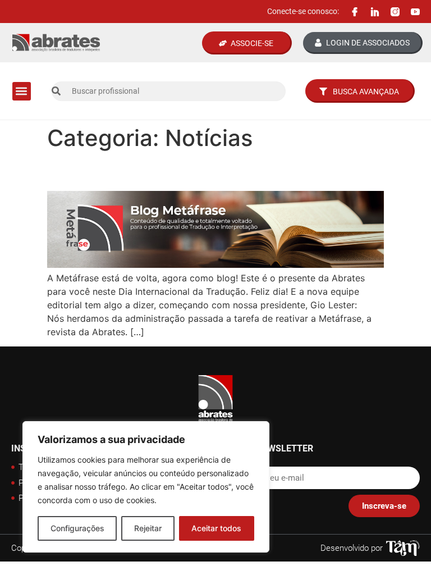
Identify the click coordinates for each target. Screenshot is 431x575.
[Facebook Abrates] (354, 11)
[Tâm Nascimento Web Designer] (403, 548)
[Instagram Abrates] (395, 11)
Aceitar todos (216, 528)
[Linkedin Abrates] (374, 11)
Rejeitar (148, 528)
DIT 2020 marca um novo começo (190, 171)
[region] (145, 487)
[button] (21, 91)
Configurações (77, 528)
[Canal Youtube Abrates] (415, 11)
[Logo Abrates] (56, 43)
